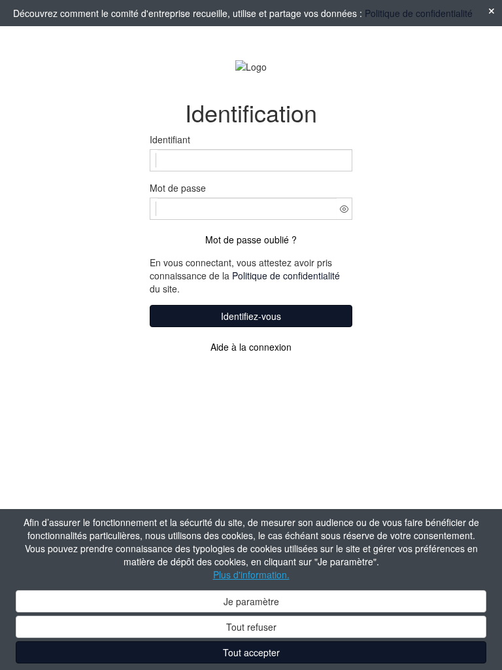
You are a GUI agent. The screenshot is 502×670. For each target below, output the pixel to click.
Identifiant (170, 139)
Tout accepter (251, 652)
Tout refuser (251, 626)
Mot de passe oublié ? (251, 239)
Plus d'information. (251, 574)
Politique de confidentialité (419, 13)
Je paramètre (251, 601)
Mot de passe (178, 187)
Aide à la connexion (251, 346)
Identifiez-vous (251, 316)
